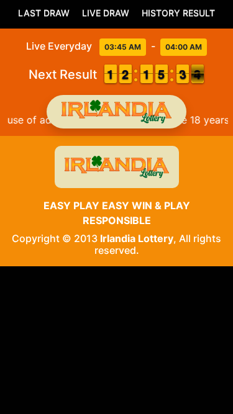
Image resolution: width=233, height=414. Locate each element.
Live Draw (105, 12)
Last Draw (44, 12)
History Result (178, 12)
